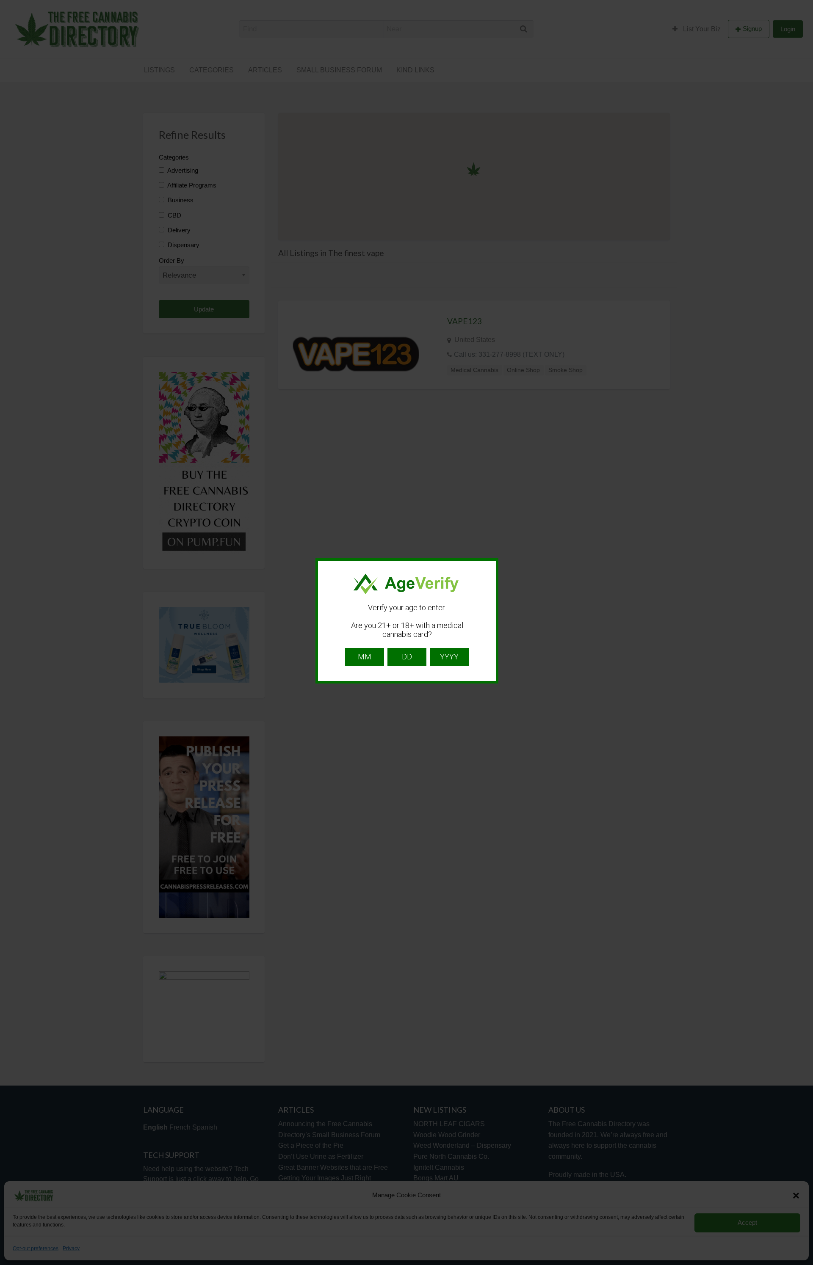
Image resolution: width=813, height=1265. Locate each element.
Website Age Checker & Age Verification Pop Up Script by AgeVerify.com (802, 1263)
